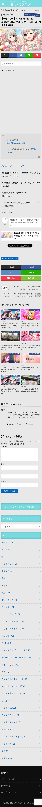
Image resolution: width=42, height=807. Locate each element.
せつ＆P (4, 409)
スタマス (6, 758)
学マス (5, 556)
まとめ (6, 585)
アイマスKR (8, 744)
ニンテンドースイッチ (13, 736)
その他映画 (7, 729)
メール (3, 473)
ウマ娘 (6, 700)
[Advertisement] (21, 103)
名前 (2, 464)
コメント (5, 446)
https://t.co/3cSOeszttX (16, 143)
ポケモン (7, 542)
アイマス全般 (9, 564)
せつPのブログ (21, 4)
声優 (5, 672)
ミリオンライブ (10, 614)
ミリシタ (7, 607)
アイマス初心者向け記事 (14, 679)
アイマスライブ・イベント (16, 650)
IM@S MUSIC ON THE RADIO (16, 657)
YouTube (30, 424)
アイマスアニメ (10, 715)
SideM (6, 643)
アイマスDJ (8, 708)
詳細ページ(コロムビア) (11, 166)
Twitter (21, 424)
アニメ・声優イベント (13, 693)
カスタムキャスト (10, 722)
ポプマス (6, 571)
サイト (3, 481)
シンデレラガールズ (10, 259)
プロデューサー (9, 751)
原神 (5, 578)
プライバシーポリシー (10, 779)
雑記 (5, 592)
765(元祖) (7, 636)
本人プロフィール (8, 792)
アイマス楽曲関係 (11, 664)
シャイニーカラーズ (13, 628)
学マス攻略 (8, 549)
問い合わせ (5, 786)
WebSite (11, 424)
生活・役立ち (9, 600)
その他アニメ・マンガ (13, 686)
